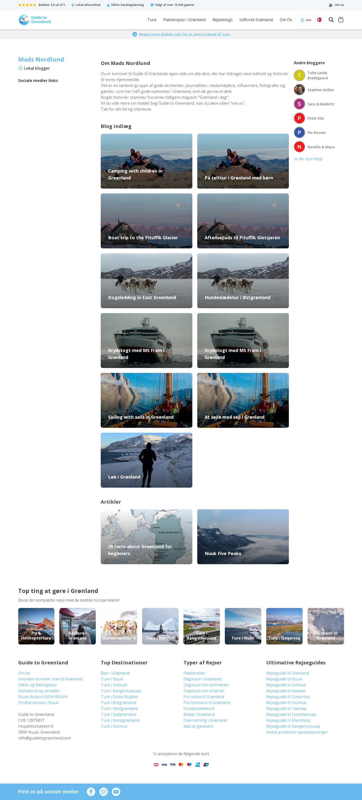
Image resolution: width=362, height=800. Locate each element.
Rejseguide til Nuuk (284, 679)
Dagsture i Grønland (202, 679)
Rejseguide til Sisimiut (286, 702)
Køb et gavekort (198, 726)
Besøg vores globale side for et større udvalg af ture (184, 34)
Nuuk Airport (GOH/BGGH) (42, 696)
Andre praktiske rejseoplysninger (297, 732)
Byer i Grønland (115, 673)
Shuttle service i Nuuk (38, 702)
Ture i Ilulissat (114, 685)
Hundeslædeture (198, 708)
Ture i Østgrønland (118, 702)
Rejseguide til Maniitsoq (288, 720)
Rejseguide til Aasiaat (285, 690)
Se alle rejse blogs (308, 158)
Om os (24, 673)
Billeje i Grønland (199, 714)
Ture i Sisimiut (114, 726)
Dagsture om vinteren (203, 690)
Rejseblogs (223, 19)
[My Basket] (341, 20)
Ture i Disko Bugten (119, 696)
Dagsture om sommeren (206, 685)
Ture (151, 19)
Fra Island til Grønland (203, 696)
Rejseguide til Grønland (287, 673)
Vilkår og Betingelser (37, 685)
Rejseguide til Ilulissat (286, 685)
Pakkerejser (194, 673)
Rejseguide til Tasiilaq (286, 708)
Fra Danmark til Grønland (206, 702)
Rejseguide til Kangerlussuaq (293, 726)
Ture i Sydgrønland (118, 714)
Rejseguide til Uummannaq (291, 714)
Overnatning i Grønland (205, 720)
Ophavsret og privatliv (38, 690)
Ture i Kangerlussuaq (121, 690)
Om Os (286, 19)
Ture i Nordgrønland (120, 720)
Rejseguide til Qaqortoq (288, 696)
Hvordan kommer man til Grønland (50, 679)
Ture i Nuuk (112, 679)
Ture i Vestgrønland (119, 708)
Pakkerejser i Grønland (184, 19)
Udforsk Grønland (256, 19)
